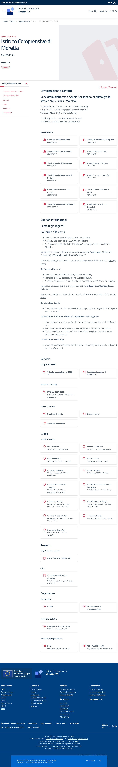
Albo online (64, 716)
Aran (3, 708)
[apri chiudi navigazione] (3, 11)
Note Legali (74, 723)
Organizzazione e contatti (12, 91)
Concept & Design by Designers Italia (92, 755)
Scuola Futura (6, 703)
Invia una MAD (46, 723)
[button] (15, 84)
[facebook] (110, 11)
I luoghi (33, 692)
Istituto (5, 67)
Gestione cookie (33, 727)
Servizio (6, 99)
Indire (3, 700)
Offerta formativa (96, 689)
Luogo (5, 104)
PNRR (3, 705)
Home (5, 21)
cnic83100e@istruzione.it (70, 118)
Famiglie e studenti (67, 689)
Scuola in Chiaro (7, 692)
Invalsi (3, 697)
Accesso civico (6, 694)
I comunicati (64, 705)
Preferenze (90, 760)
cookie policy (48, 762)
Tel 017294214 (35, 739)
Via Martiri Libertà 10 (51, 736)
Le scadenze (65, 714)
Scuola (12, 21)
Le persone (35, 694)
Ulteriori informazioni (11, 95)
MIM (3, 689)
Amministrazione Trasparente (13, 723)
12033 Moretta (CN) (67, 736)
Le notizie (64, 703)
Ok (100, 760)
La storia (34, 705)
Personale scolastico (68, 692)
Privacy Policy (61, 723)
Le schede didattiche (97, 692)
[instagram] (113, 11)
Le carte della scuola (38, 700)
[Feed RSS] (116, 11)
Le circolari (64, 708)
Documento (7, 112)
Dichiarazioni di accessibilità (12, 727)
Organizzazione (24, 21)
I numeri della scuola (38, 697)
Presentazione (36, 689)
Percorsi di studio (66, 694)
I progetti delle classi (97, 694)
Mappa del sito (96, 699)
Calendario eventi (67, 711)
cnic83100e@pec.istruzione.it (66, 121)
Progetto (6, 108)
